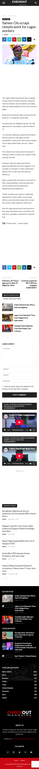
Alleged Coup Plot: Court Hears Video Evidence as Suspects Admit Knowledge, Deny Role (18, 528)
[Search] (36, 3)
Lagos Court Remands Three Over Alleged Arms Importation (24, 317)
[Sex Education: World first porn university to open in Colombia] (7, 635)
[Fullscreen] (34, 430)
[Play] (5, 430)
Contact (22, 760)
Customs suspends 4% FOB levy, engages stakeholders (29, 284)
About (16, 760)
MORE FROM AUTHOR (12, 299)
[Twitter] (9, 39)
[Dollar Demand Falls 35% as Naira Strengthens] (7, 307)
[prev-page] (3, 336)
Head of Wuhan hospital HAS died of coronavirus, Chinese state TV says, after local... (19, 568)
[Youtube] (31, 752)
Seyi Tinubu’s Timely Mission (25, 656)
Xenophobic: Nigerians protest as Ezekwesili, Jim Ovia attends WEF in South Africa (19, 513)
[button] (3, 3)
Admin (6, 34)
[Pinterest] (14, 39)
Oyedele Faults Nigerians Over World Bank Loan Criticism (23, 328)
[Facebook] (4, 39)
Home (4, 16)
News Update (12, 16)
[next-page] (7, 336)
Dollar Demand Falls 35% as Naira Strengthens (25, 597)
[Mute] (30, 430)
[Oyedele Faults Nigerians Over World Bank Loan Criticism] (7, 328)
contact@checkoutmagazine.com (23, 739)
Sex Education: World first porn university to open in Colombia (24, 635)
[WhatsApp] (19, 39)
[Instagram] (13, 752)
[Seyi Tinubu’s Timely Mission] (7, 659)
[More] (34, 39)
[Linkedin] (24, 39)
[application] (19, 422)
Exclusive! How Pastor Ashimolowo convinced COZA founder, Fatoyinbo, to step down (25, 646)
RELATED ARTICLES (11, 295)
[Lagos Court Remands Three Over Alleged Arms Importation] (7, 317)
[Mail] (19, 752)
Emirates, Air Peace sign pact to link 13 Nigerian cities (10, 283)
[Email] (29, 39)
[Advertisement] (19, 9)
